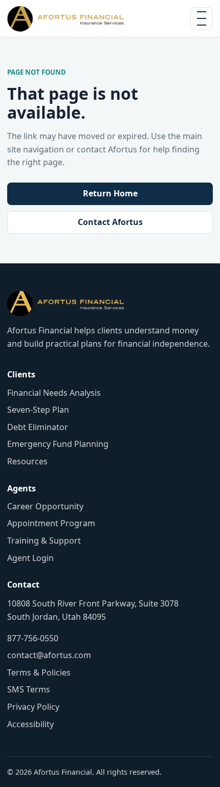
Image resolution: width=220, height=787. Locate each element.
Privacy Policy (33, 706)
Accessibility (30, 724)
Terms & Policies (39, 672)
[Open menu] (201, 18)
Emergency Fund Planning (57, 443)
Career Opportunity (45, 506)
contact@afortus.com (49, 655)
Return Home (110, 193)
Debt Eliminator (37, 427)
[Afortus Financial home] (65, 18)
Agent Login (30, 558)
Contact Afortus (110, 222)
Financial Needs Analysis (54, 392)
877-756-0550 (32, 638)
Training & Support (44, 540)
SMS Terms (28, 689)
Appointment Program (51, 523)
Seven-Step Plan (38, 409)
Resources (27, 461)
